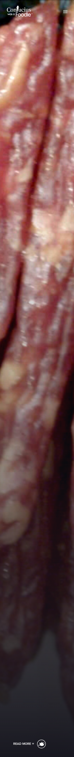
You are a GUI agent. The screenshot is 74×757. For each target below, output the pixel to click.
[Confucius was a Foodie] (20, 11)
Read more (22, 744)
